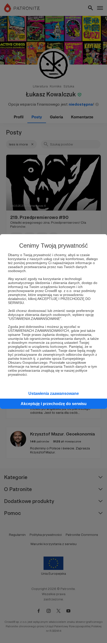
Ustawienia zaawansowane (53, 393)
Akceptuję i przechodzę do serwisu (54, 404)
